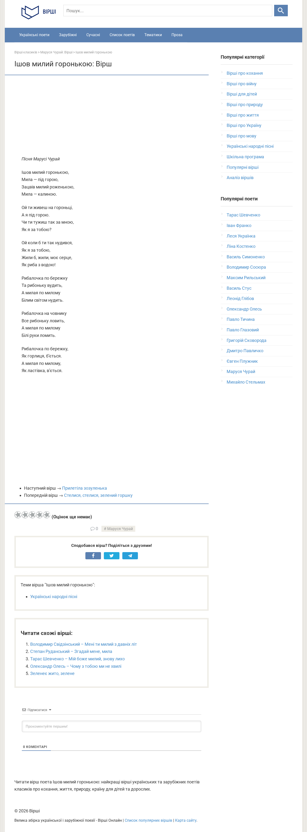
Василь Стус (239, 288)
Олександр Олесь (244, 308)
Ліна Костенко (241, 246)
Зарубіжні (68, 35)
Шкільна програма (245, 156)
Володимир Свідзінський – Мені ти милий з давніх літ (83, 644)
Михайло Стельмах (246, 382)
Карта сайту (185, 820)
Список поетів (122, 35)
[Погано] (25, 514)
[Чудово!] (46, 514)
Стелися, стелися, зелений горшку (98, 495)
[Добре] (39, 514)
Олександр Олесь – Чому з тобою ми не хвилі (75, 666)
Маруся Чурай (120, 528)
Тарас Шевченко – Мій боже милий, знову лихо (77, 658)
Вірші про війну (242, 83)
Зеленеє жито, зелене (52, 673)
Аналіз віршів (240, 177)
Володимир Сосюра (246, 267)
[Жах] (18, 514)
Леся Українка (241, 235)
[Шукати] (281, 10)
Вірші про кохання (245, 73)
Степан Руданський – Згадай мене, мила (71, 651)
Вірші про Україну (244, 125)
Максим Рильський (246, 277)
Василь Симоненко (246, 256)
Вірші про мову (241, 135)
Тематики (153, 35)
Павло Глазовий (243, 329)
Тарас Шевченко (243, 214)
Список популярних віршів (148, 820)
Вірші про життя (243, 115)
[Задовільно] (32, 514)
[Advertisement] (111, 115)
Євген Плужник (242, 361)
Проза (177, 35)
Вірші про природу (245, 104)
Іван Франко (239, 225)
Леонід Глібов (240, 298)
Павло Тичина (241, 319)
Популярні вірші (243, 167)
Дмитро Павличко (245, 350)
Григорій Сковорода (246, 340)
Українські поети (34, 35)
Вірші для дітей (242, 93)
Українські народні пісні (53, 596)
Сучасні (93, 35)
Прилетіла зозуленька (84, 488)
